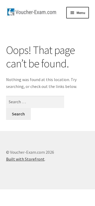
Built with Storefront (25, 159)
